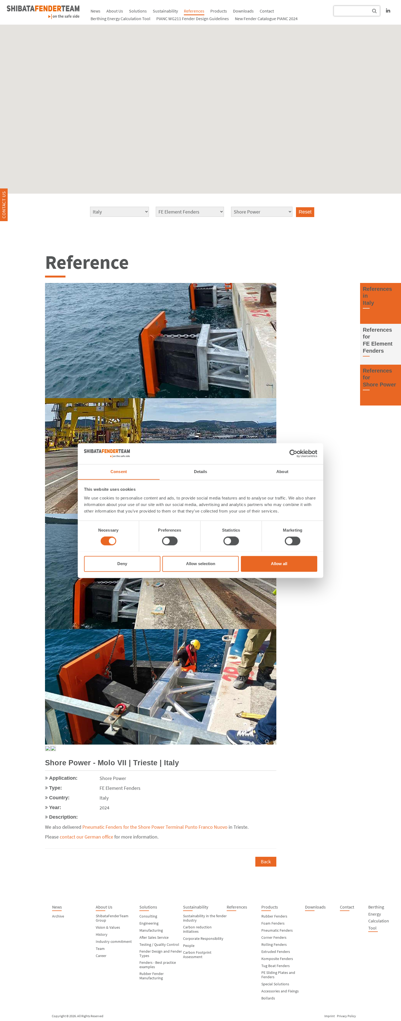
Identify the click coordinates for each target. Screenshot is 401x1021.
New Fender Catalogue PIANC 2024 (266, 18)
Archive (58, 916)
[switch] (170, 541)
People (188, 945)
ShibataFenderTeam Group (112, 918)
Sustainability (165, 11)
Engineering (148, 923)
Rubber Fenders (274, 916)
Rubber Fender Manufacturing (151, 975)
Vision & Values (108, 927)
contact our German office (86, 837)
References (194, 11)
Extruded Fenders (275, 951)
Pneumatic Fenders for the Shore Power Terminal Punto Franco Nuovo (155, 827)
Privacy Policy (346, 1016)
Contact (267, 11)
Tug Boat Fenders (275, 966)
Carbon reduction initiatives (197, 929)
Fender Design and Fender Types (160, 953)
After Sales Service (154, 937)
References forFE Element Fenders (378, 340)
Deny (122, 563)
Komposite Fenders (277, 958)
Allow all (279, 563)
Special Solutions (275, 984)
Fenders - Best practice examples (157, 964)
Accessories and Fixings (280, 991)
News (95, 11)
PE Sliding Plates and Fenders (278, 974)
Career (101, 955)
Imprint (329, 1016)
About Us (114, 11)
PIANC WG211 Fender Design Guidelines (192, 18)
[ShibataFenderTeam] (43, 12)
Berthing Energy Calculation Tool (120, 18)
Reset (305, 212)
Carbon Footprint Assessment (197, 954)
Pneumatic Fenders (277, 930)
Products (218, 11)
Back (266, 861)
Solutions (138, 11)
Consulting (148, 916)
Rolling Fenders (274, 944)
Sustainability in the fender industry (205, 918)
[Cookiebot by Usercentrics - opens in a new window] (293, 453)
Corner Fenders (273, 937)
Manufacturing (151, 930)
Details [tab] (200, 471)
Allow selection (200, 563)
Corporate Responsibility (203, 938)
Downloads (243, 11)
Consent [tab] (118, 471)
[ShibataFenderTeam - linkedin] (388, 10)
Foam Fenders (273, 923)
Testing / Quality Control (159, 944)
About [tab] (282, 471)
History (101, 934)
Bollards (268, 998)
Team (100, 948)
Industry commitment (114, 941)
